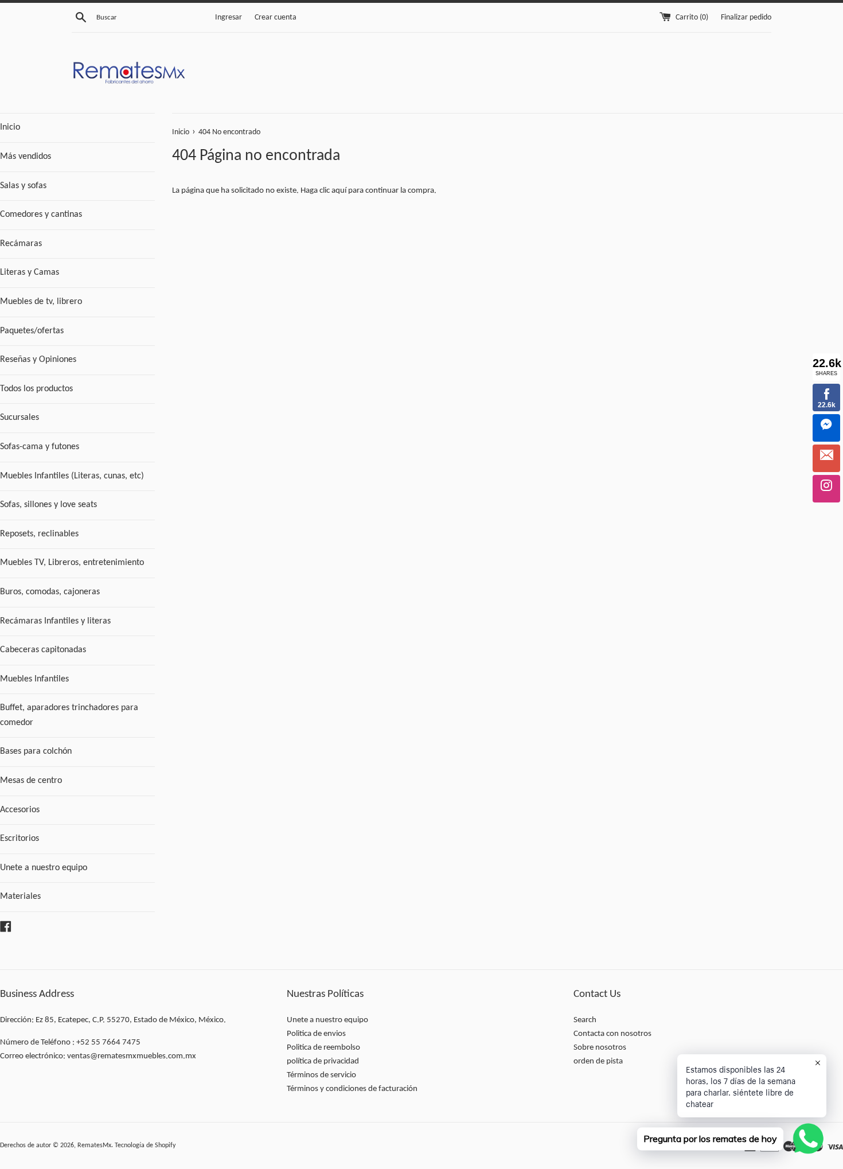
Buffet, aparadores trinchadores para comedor (69, 715)
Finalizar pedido (746, 17)
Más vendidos (25, 156)
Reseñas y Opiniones (38, 359)
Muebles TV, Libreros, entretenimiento (72, 562)
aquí (338, 190)
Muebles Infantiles (34, 679)
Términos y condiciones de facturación (352, 1089)
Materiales (20, 896)
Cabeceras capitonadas (43, 649)
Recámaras (21, 243)
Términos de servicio (321, 1075)
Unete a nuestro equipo (43, 867)
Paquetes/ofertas (32, 331)
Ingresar (228, 17)
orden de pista (598, 1061)
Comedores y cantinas (41, 214)
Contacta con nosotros (612, 1034)
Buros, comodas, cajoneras (50, 592)
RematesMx (94, 1145)
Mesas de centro (31, 780)
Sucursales (19, 417)
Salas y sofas (23, 185)
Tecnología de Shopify (145, 1145)
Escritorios (19, 838)
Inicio (10, 127)
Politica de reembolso (323, 1047)
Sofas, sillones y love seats (48, 504)
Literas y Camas (29, 272)
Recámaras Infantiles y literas (55, 621)
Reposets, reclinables (39, 534)
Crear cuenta (275, 17)
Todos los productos (36, 388)
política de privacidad (323, 1061)
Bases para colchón (36, 751)
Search (584, 1020)
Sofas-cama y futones (39, 446)
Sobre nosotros (599, 1047)
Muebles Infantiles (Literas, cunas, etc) (72, 476)
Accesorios (20, 810)
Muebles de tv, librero (41, 301)
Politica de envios (316, 1034)
